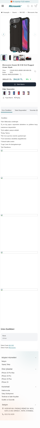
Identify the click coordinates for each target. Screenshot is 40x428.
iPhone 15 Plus (7, 377)
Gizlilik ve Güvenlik (8, 398)
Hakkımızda (6, 389)
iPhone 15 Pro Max (8, 371)
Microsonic (12, 346)
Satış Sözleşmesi (7, 392)
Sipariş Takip (6, 363)
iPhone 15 (5, 380)
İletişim (4, 360)
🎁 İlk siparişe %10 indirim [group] (19, 1)
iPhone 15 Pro (6, 374)
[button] (14, 50)
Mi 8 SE (11, 344)
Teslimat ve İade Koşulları (10, 395)
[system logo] (15, 6)
